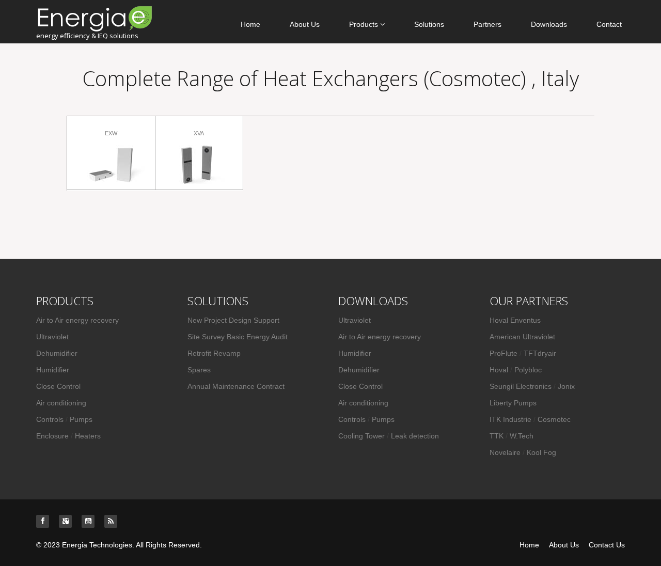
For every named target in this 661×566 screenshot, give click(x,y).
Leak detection (415, 436)
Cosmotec (554, 419)
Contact (609, 24)
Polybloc (528, 370)
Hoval (499, 370)
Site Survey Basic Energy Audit (237, 337)
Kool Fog (541, 452)
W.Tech (521, 436)
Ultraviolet (52, 337)
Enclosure (52, 436)
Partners (487, 24)
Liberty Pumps (513, 403)
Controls (50, 419)
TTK (498, 436)
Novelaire (505, 452)
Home (250, 24)
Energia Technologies (97, 545)
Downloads (549, 24)
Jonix (566, 386)
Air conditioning (61, 403)
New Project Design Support (233, 320)
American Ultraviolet (522, 337)
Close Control (58, 386)
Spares (199, 370)
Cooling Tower (361, 436)
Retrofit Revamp (214, 353)
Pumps (81, 419)
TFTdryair (540, 353)
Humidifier (52, 370)
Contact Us (607, 545)
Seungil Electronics (521, 386)
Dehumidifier (56, 353)
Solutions (429, 24)
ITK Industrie (511, 419)
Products (364, 24)
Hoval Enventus (515, 320)
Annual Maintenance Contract (236, 386)
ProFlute (503, 353)
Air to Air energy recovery (77, 320)
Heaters (88, 436)
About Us (305, 24)
